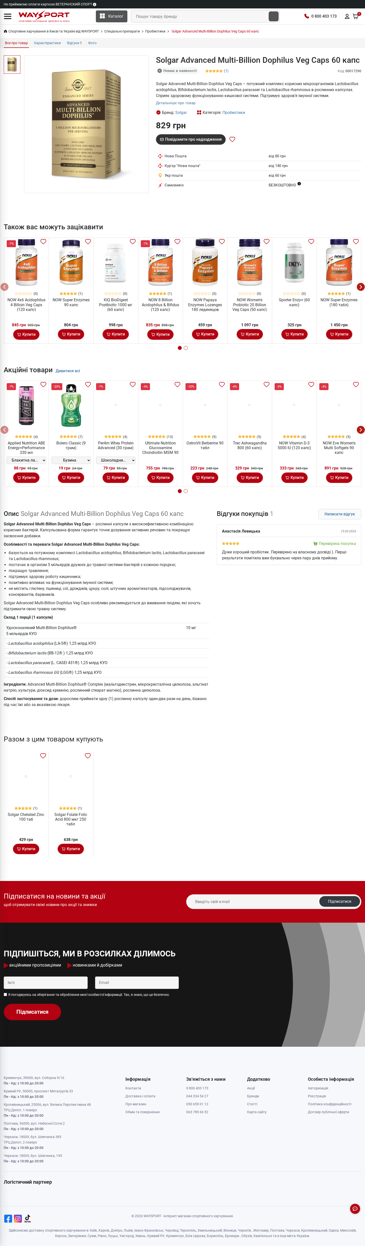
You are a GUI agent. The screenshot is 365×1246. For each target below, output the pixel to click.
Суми (92, 1236)
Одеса (334, 1230)
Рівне (102, 1236)
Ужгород (126, 1236)
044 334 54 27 (197, 1096)
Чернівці (172, 1230)
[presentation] (4, 287)
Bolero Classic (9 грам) (71, 445)
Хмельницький (210, 1230)
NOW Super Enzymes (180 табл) (339, 302)
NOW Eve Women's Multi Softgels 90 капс (339, 448)
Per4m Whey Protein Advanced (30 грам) (116, 445)
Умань (140, 1236)
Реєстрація (317, 1096)
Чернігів (244, 1230)
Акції (251, 1088)
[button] (8, 16)
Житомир (261, 1230)
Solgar (181, 112)
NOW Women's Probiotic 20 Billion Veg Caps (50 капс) (249, 305)
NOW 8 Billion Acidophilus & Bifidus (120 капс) (160, 305)
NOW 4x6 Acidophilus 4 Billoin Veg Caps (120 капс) (26, 305)
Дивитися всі (68, 371)
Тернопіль (188, 1230)
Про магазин (135, 1104)
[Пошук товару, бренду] (274, 16)
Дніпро (116, 1230)
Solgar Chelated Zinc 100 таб (26, 817)
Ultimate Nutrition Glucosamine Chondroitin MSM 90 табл (160, 450)
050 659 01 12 (197, 1104)
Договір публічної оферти (328, 1112)
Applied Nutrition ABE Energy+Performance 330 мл (26, 448)
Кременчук (175, 1236)
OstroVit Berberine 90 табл (204, 445)
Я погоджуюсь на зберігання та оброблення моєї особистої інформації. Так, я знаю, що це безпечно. (89, 994)
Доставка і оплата (140, 1096)
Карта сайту (257, 1112)
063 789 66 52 (197, 1112)
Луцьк (113, 1236)
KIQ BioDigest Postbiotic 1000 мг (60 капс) (115, 305)
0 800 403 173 (324, 16)
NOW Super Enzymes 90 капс (71, 302)
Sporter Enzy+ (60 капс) (294, 302)
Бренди (253, 1096)
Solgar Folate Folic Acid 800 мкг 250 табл (70, 819)
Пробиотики (233, 112)
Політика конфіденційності (329, 1104)
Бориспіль (215, 1236)
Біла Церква (195, 1236)
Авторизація (318, 1088)
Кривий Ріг (156, 1236)
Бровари (232, 1236)
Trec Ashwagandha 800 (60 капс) (250, 445)
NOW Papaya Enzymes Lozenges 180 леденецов (205, 305)
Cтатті (252, 1104)
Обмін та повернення (142, 1112)
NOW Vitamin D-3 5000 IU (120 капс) (294, 445)
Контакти (133, 1088)
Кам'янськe (263, 1236)
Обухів (246, 1236)
